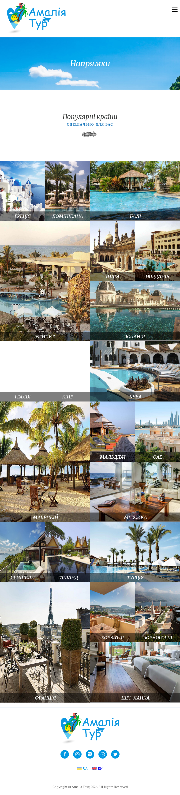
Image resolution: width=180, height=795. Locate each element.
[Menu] (174, 9)
